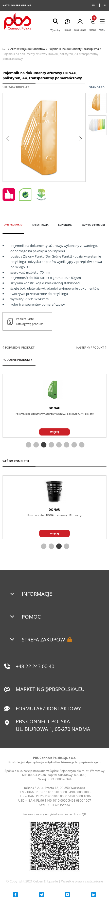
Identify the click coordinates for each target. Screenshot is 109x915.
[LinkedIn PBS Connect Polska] (93, 895)
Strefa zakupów (43, 639)
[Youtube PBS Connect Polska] (67, 895)
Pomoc (31, 616)
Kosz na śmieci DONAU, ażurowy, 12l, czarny (54, 515)
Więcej (54, 432)
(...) (4, 49)
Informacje (37, 593)
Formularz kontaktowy (48, 708)
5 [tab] (58, 445)
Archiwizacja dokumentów (27, 49)
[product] (54, 389)
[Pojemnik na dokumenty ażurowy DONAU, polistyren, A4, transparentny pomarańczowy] (97, 103)
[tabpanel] (54, 406)
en (93, 5)
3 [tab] (43, 445)
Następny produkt (90, 347)
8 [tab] (81, 445)
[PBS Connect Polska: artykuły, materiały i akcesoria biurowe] (18, 22)
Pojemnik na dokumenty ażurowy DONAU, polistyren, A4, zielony (54, 413)
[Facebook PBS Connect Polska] (15, 895)
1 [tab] (27, 445)
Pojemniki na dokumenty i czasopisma (73, 49)
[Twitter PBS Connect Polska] (41, 895)
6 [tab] (65, 445)
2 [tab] (35, 445)
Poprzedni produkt (19, 347)
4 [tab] (50, 445)
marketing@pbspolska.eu (50, 689)
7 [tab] (73, 445)
